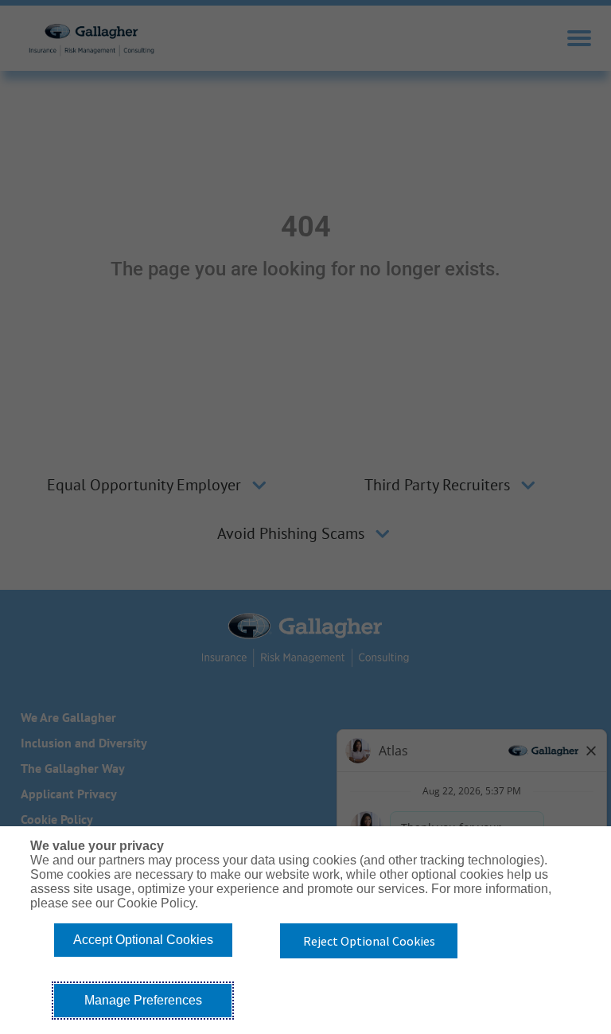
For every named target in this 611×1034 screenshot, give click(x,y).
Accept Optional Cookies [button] (143, 939)
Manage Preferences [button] (143, 1000)
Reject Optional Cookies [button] (369, 941)
